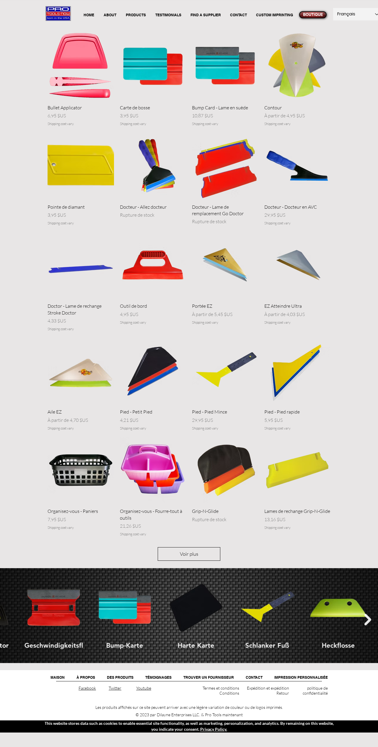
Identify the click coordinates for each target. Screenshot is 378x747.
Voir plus (189, 554)
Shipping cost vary (61, 123)
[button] (120, 677)
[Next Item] (367, 620)
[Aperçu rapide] (81, 66)
